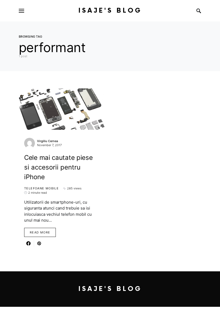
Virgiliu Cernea (47, 141)
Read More (40, 232)
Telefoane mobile (41, 188)
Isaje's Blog (110, 11)
